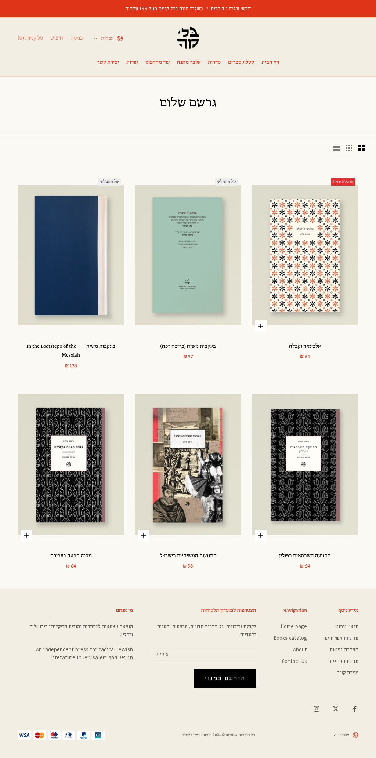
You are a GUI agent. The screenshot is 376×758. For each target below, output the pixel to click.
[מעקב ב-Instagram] (316, 709)
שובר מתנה (188, 62)
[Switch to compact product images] (336, 148)
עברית (107, 38)
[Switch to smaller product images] (349, 148)
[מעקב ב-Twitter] (335, 709)
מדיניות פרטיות (343, 661)
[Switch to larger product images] (361, 148)
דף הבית (270, 62)
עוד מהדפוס (157, 62)
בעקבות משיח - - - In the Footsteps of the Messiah (70, 350)
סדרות (214, 62)
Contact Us (294, 661)
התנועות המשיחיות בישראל (188, 556)
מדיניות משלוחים (341, 638)
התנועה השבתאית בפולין (305, 556)
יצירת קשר (108, 62)
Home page (294, 626)
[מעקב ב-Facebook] (354, 709)
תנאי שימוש (346, 626)
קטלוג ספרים (241, 62)
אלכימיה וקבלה (305, 346)
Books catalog (290, 638)
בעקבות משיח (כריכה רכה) (188, 346)
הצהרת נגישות (344, 649)
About (300, 649)
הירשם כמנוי (225, 678)
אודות (132, 62)
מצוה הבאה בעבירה (71, 556)
